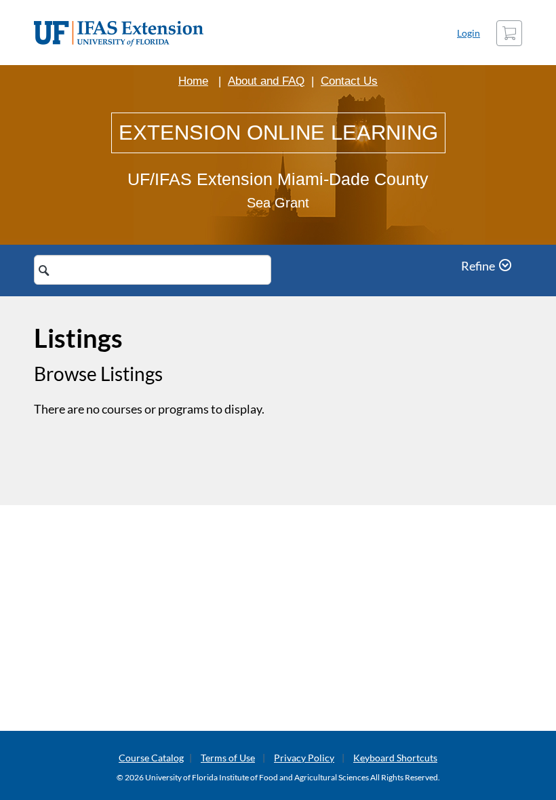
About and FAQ (266, 81)
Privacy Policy (304, 757)
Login (468, 33)
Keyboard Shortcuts (395, 757)
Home (193, 81)
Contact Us (349, 81)
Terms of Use (228, 757)
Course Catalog (151, 757)
